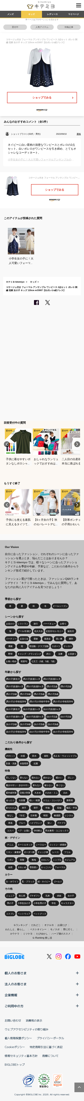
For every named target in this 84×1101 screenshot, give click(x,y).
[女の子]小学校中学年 (39, 732)
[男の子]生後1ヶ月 (31, 679)
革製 (22, 860)
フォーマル (60, 867)
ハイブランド (35, 823)
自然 (10, 867)
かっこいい (46, 867)
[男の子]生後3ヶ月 (52, 679)
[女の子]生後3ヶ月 (52, 709)
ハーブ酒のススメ (61, 933)
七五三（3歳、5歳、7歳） (43, 661)
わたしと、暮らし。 (15, 929)
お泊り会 (24, 639)
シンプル (57, 860)
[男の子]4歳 (25, 694)
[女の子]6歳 (52, 724)
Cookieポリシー (15, 1047)
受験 (36, 639)
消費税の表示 (34, 1020)
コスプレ (10, 914)
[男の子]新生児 (13, 679)
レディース (52, 14)
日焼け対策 (25, 793)
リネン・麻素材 (13, 852)
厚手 (24, 808)
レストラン (23, 623)
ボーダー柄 (29, 852)
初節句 (24, 661)
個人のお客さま (16, 973)
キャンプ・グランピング (29, 654)
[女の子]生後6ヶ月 (14, 716)
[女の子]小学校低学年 (16, 732)
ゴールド (58, 881)
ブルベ (22, 823)
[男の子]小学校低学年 (16, 701)
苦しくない (11, 777)
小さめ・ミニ (51, 793)
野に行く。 (69, 929)
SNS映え (38, 830)
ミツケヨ (27, 933)
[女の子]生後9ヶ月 (35, 716)
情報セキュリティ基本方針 (21, 1056)
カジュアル (69, 860)
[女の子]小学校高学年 (63, 732)
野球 (10, 654)
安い (49, 823)
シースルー (41, 844)
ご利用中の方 (14, 1006)
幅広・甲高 (71, 808)
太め (65, 793)
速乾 (46, 756)
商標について (50, 1056)
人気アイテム (42, 27)
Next (77, 444)
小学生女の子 (24, 903)
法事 (60, 654)
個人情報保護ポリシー (18, 1038)
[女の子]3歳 (11, 724)
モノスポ (55, 929)
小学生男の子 (39, 903)
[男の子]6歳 (52, 694)
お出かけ (10, 623)
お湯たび (62, 925)
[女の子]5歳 (39, 724)
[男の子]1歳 (51, 686)
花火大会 (38, 631)
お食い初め (11, 661)
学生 (54, 903)
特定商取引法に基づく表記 (46, 1047)
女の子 (71, 895)
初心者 (22, 895)
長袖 (59, 808)
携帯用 (69, 800)
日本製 (33, 815)
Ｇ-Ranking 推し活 (42, 937)
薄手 (36, 808)
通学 (71, 639)
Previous (7, 444)
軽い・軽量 (34, 800)
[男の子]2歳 (65, 686)
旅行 (36, 623)
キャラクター (67, 903)
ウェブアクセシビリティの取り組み (26, 1029)
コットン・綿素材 (57, 844)
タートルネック (25, 844)
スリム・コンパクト (52, 800)
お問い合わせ (13, 1020)
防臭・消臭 (11, 763)
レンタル (69, 815)
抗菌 (36, 763)
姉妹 (59, 895)
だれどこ (36, 925)
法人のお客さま (16, 984)
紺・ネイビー (44, 881)
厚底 (10, 823)
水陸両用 (24, 763)
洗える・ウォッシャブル (65, 756)
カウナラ (14, 933)
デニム (10, 844)
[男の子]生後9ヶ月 (35, 686)
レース (55, 852)
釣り (48, 654)
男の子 (10, 903)
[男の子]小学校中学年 (39, 701)
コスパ (10, 830)
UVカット (10, 756)
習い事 (59, 639)
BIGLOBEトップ (15, 1064)
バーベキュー (49, 623)
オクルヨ (49, 925)
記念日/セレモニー (54, 631)
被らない (48, 785)
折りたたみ (11, 808)
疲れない (47, 777)
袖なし (10, 815)
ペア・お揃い (24, 830)
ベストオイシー (38, 929)
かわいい (45, 860)
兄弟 (47, 895)
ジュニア (10, 895)
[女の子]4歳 (25, 724)
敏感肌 (57, 815)
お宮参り (72, 654)
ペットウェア (24, 914)
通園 (10, 646)
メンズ (10, 14)
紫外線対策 (11, 793)
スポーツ (56, 646)
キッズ (31, 14)
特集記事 (69, 27)
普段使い (33, 867)
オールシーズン (60, 606)
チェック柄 (43, 852)
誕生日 (71, 631)
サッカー (67, 646)
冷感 (23, 756)
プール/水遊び (24, 631)
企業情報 (11, 995)
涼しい (71, 777)
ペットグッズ (39, 914)
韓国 (45, 815)
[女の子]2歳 (65, 716)
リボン (10, 860)
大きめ (37, 793)
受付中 (15, 27)
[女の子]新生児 (13, 709)
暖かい (59, 777)
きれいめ (22, 867)
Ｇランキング (20, 925)
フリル (67, 852)
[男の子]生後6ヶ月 (14, 686)
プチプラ (61, 823)
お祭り (63, 623)
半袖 (47, 808)
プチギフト (34, 895)
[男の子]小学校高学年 (63, 701)
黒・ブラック (28, 881)
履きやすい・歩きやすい (17, 785)
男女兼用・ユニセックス (57, 830)
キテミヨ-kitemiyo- (15, 282)
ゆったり (10, 800)
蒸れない (35, 777)
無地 (34, 860)
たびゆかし (42, 933)
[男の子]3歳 (11, 694)
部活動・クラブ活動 (39, 646)
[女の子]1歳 (51, 716)
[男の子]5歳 (39, 694)
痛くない (60, 785)
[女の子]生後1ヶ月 (31, 709)
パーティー (11, 639)
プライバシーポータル (50, 1038)
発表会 (47, 639)
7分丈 (22, 815)
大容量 (22, 800)
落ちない (37, 785)
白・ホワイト (12, 881)
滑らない (24, 777)
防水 (34, 756)
